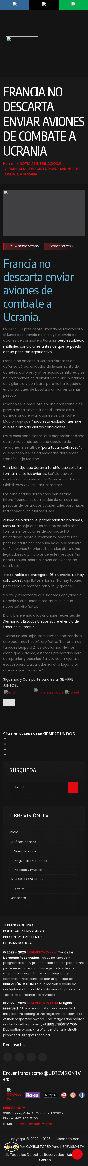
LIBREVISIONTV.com (42, 952)
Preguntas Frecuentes (30, 861)
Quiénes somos (23, 841)
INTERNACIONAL (49, 163)
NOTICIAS (27, 163)
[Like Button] (9, 702)
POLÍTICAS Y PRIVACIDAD (23, 930)
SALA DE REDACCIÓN (24, 246)
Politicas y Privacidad (30, 870)
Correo (45, 1159)
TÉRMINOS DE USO (18, 925)
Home (8, 163)
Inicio (14, 832)
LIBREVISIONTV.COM (42, 1003)
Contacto (18, 897)
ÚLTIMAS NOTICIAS (18, 943)
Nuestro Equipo (25, 851)
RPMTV (19, 889)
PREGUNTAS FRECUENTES (23, 937)
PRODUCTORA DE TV (27, 879)
